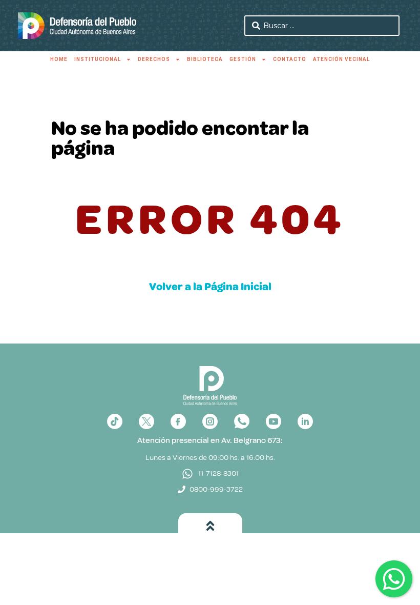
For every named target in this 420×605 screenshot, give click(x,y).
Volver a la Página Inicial (210, 286)
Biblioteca (205, 59)
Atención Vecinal (341, 59)
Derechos (154, 59)
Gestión (242, 59)
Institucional (97, 59)
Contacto (289, 59)
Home (59, 59)
